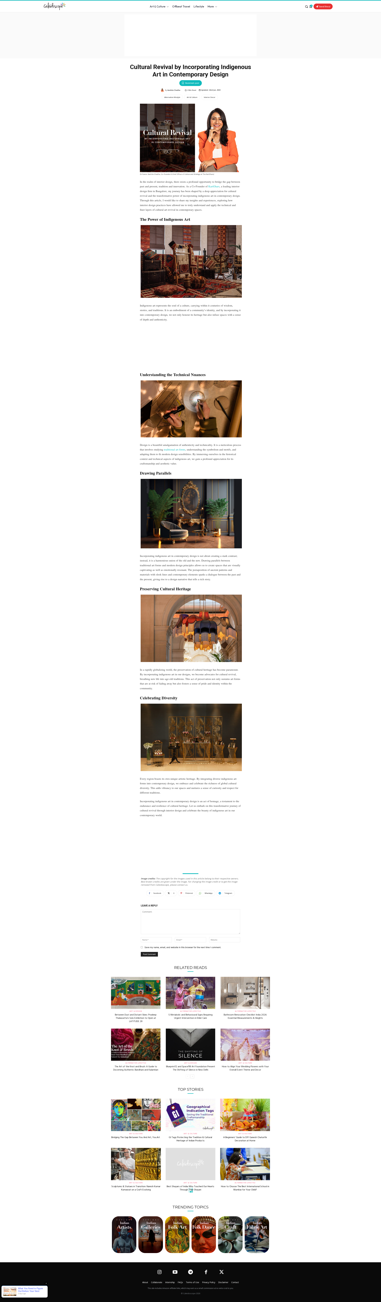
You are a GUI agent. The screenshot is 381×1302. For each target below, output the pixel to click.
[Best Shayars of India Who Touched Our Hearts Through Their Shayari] (191, 1164)
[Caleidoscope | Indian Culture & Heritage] (69, 6)
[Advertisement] (190, 35)
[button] (306, 6)
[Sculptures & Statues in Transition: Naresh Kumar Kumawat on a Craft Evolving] (136, 1164)
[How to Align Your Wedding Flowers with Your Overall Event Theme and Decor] (245, 1045)
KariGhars (214, 186)
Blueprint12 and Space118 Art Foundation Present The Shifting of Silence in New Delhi (190, 1068)
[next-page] (192, 1076)
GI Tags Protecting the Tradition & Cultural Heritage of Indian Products (190, 1139)
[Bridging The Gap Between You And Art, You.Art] (136, 1115)
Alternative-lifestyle (172, 97)
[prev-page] (187, 1076)
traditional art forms (174, 449)
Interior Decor (209, 97)
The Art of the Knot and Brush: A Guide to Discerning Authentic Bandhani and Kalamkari (135, 1068)
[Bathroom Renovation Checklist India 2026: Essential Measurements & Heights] (245, 993)
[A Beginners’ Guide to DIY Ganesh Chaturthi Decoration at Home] (245, 1115)
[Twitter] (221, 1272)
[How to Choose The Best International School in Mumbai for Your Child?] (245, 1164)
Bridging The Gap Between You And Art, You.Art (136, 1137)
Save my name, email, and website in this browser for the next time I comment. (183, 947)
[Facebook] (206, 1272)
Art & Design (135, 1011)
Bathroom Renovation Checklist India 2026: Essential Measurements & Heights (245, 1016)
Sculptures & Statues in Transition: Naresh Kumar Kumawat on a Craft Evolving (135, 1188)
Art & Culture (192, 97)
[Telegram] (190, 1272)
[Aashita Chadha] (163, 90)
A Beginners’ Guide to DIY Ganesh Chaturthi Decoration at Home (245, 1139)
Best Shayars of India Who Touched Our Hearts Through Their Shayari (190, 1188)
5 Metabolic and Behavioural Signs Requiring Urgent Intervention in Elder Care (190, 1016)
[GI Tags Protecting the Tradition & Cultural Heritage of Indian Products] (191, 1115)
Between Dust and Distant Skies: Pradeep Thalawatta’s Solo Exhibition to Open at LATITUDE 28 (136, 1018)
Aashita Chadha (173, 90)
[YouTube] (174, 1272)
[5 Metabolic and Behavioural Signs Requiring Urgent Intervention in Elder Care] (190, 993)
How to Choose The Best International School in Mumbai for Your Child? (245, 1188)
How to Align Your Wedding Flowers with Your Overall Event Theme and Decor (245, 1068)
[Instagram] (159, 1272)
